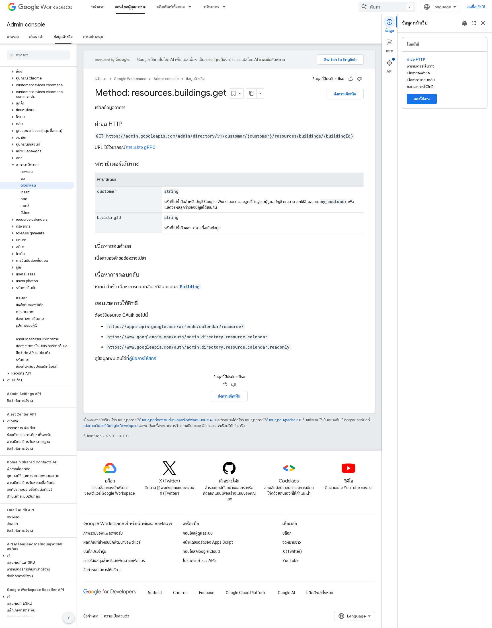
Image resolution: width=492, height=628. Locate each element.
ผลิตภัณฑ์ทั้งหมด (171, 6)
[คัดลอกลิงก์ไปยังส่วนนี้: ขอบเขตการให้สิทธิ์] (143, 303)
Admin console (26, 24)
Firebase (206, 592)
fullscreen (473, 23)
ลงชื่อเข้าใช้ (476, 7)
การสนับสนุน (93, 36)
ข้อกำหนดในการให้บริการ (102, 569)
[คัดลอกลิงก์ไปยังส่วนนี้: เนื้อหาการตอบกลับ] (145, 275)
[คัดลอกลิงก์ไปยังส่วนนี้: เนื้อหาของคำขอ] (137, 246)
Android (154, 592)
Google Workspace (130, 79)
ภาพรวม (13, 36)
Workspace (56, 7)
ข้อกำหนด (91, 616)
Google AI (286, 592)
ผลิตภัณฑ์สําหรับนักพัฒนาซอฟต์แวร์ (112, 542)
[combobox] (386, 7)
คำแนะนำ (36, 36)
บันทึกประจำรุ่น (94, 551)
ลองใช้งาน (422, 98)
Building (190, 286)
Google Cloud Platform (246, 592)
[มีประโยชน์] (351, 79)
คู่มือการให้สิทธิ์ (142, 358)
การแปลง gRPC (140, 147)
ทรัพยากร (211, 6)
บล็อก (287, 533)
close (482, 23)
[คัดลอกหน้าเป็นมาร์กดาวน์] (251, 93)
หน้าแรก (97, 6)
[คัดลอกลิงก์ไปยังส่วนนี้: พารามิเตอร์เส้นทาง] (144, 164)
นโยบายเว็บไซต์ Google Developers (110, 426)
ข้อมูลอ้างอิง (63, 36)
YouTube (290, 560)
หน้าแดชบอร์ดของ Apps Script (208, 542)
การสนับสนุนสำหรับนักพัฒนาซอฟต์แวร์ (114, 560)
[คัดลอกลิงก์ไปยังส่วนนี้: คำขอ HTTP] (128, 124)
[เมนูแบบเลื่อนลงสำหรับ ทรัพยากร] (226, 7)
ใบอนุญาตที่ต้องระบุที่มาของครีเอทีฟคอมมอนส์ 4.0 (177, 420)
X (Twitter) (292, 551)
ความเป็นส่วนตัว (116, 616)
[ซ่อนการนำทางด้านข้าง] (68, 617)
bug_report (464, 23)
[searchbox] (38, 55)
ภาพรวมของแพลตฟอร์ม (103, 533)
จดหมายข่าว (291, 542)
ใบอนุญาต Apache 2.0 (284, 420)
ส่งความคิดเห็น (345, 94)
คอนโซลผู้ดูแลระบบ (130, 6)
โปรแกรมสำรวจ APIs (200, 560)
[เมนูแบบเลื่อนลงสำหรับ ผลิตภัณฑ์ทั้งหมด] (191, 7)
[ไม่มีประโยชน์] (359, 79)
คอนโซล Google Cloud (201, 551)
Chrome (180, 592)
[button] (37, 71)
